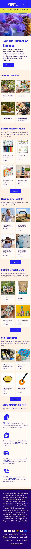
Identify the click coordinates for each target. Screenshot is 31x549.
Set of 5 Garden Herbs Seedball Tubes (23, 321)
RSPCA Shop (14, 534)
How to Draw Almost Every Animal (22, 156)
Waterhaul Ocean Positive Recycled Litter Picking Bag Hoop (22, 226)
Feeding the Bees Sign (8, 297)
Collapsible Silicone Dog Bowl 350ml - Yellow (7, 390)
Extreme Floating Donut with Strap (21, 389)
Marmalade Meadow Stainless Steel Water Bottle (22, 182)
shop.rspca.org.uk (20, 499)
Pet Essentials (6, 118)
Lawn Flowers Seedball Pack (21, 297)
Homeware (20, 96)
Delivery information (22, 540)
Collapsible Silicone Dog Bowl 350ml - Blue (8, 365)
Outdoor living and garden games (22, 119)
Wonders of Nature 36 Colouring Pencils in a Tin (8, 157)
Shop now (8, 65)
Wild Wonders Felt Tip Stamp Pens (8, 181)
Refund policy (13, 537)
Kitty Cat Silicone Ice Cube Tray (22, 365)
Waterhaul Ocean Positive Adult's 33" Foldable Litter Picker (7, 251)
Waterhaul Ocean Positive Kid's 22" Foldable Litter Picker (7, 225)
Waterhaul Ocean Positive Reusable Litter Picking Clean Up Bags (23, 252)
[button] (3, 4)
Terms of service (9, 540)
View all (15, 191)
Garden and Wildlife (8, 96)
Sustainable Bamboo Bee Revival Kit (7, 321)
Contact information (16, 544)
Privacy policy (23, 537)
